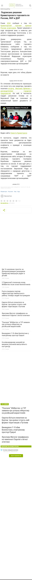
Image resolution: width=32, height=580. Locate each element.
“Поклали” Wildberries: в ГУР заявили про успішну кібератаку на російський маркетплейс (16, 324)
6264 (9, 23)
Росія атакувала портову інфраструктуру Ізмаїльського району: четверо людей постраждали (16, 293)
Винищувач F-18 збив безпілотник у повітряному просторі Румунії (15, 334)
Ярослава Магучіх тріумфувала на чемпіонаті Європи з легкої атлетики (16, 314)
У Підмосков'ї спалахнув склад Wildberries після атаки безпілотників (16, 283)
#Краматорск (4, 191)
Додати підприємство (16, 455)
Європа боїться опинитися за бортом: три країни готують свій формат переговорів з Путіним (14, 304)
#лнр (15, 191)
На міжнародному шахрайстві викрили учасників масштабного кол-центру (14, 344)
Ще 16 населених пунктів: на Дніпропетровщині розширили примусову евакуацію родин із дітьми (13, 272)
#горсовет (10, 191)
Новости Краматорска (18, 133)
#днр (18, 191)
